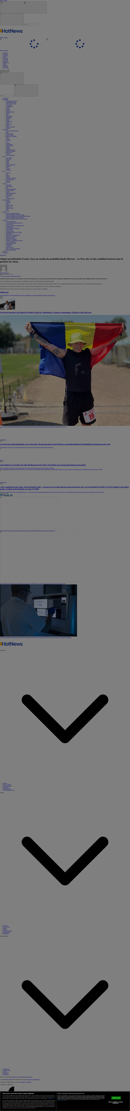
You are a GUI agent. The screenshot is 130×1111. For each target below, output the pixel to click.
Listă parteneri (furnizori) (62, 1100)
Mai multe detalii (51, 1098)
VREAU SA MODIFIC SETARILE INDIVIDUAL (115, 1102)
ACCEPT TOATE (116, 1098)
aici (49, 1104)
